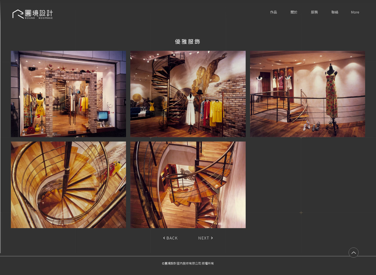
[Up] (354, 253)
